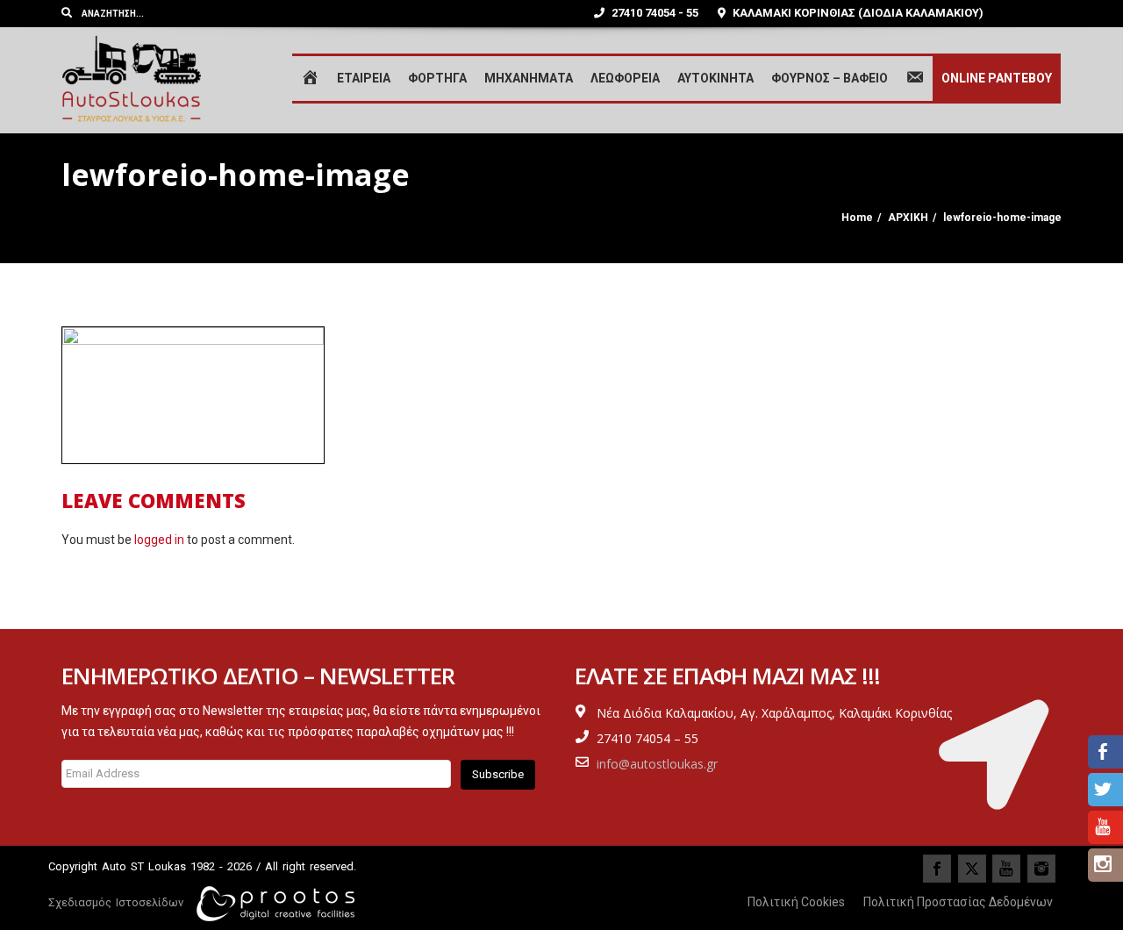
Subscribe (498, 774)
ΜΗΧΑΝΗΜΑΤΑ (528, 78)
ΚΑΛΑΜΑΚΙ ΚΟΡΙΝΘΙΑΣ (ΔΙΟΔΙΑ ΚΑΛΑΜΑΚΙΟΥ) (857, 12)
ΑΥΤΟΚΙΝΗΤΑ (715, 78)
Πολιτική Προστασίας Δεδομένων (958, 902)
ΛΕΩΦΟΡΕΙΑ (625, 78)
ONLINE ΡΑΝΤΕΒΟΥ (996, 78)
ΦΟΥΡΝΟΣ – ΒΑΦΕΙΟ (829, 78)
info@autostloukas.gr (657, 763)
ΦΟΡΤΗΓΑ (437, 78)
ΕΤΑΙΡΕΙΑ (363, 78)
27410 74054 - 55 (653, 12)
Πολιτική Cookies (796, 902)
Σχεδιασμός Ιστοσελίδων (115, 902)
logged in (159, 540)
